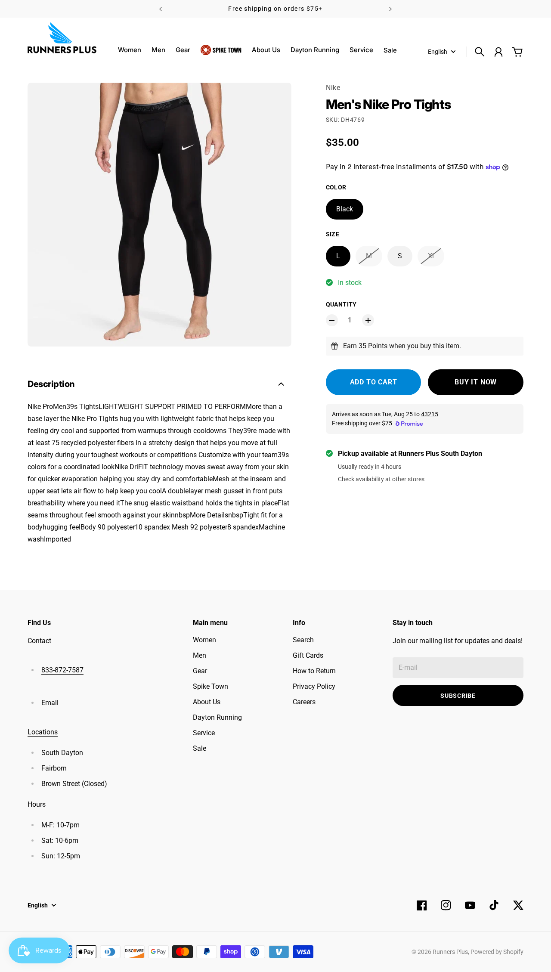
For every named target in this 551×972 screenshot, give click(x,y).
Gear (183, 50)
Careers (304, 702)
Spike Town (227, 50)
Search (303, 640)
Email (50, 703)
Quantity (341, 304)
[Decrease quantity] (332, 320)
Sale (199, 748)
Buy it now (476, 382)
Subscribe (457, 695)
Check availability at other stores (381, 479)
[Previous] (160, 9)
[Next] (390, 9)
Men (158, 50)
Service (361, 50)
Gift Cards (308, 655)
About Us (266, 50)
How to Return (314, 671)
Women (129, 50)
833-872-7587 (62, 670)
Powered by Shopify (497, 951)
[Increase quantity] (368, 320)
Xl (431, 256)
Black (344, 209)
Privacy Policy (314, 686)
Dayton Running (315, 50)
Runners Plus (450, 951)
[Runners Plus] (62, 37)
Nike (333, 88)
